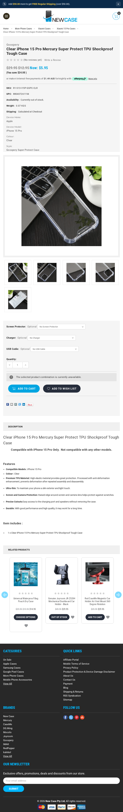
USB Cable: (18, 349)
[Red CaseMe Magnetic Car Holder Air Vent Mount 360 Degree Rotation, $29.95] (97, 574)
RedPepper (9, 748)
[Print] (15, 404)
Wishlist (26, 626)
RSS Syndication (72, 695)
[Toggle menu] (6, 16)
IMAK (6, 744)
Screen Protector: (21, 326)
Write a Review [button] (52, 60)
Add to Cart (95, 617)
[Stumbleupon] (82, 717)
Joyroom (8, 736)
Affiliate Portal (71, 659)
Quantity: (11, 359)
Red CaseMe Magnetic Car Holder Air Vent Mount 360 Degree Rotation (97, 601)
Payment (68, 683)
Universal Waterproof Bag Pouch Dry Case (25, 600)
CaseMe (7, 724)
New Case (8, 716)
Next (118, 594)
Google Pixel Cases (13, 671)
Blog (65, 687)
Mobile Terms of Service (76, 663)
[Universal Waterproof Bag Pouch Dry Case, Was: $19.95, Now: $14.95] (25, 574)
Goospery (8, 740)
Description (15, 426)
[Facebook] (7, 404)
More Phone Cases (13, 675)
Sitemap (67, 699)
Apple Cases (10, 663)
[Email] (11, 404)
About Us (68, 675)
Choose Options (25, 617)
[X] (19, 404)
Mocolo (7, 732)
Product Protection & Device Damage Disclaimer (89, 671)
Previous (4, 594)
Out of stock (59, 617)
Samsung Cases (11, 667)
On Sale (7, 659)
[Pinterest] (29, 404)
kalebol (7, 752)
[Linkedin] (23, 404)
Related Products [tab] (19, 549)
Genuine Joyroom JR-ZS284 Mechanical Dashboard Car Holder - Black (61, 601)
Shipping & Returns (73, 691)
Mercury (7, 720)
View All (7, 683)
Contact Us (69, 679)
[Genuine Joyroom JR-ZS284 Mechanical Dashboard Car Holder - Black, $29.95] (61, 574)
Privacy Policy (70, 667)
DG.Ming (7, 728)
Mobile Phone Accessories (17, 679)
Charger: (16, 337)
